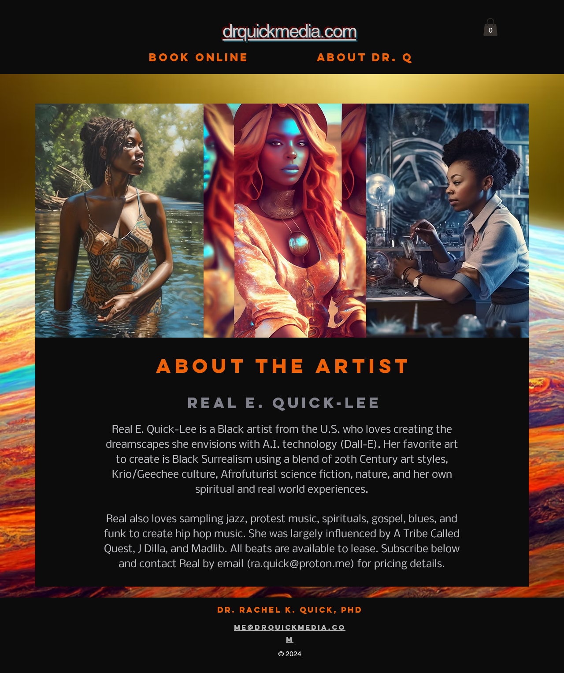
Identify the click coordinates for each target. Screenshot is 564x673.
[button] (490, 27)
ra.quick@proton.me (300, 564)
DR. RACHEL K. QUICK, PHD (290, 610)
